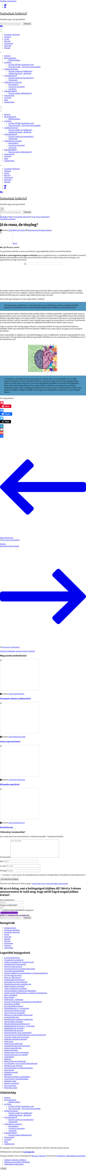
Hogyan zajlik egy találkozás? (20, 71)
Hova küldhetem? (7, 900)
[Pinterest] (43, 403)
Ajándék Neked (10, 91)
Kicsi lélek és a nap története (15, 982)
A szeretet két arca (11, 1017)
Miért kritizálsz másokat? (14, 986)
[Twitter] (43, 418)
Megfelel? (8, 1074)
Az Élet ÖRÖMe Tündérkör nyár (21, 65)
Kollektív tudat (10, 1081)
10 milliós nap (6, 827)
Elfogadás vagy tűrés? (10, 784)
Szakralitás (8, 948)
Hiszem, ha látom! (11, 1083)
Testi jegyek (9, 1070)
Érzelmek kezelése (12, 930)
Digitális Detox (10, 928)
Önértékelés (9, 1057)
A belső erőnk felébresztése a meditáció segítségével (25, 993)
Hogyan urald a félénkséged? (20, 93)
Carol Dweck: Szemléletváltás (16, 1079)
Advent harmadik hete (13, 1044)
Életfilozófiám (14, 60)
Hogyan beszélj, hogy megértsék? (18, 1033)
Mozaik (7, 48)
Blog (6, 100)
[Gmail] (43, 432)
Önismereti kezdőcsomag (14, 1011)
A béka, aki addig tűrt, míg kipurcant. (19, 962)
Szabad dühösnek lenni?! (14, 980)
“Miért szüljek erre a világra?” (16, 989)
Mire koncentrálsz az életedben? (17, 1077)
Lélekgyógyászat (11, 69)
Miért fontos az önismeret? (15, 1061)
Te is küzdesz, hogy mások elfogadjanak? (21, 1063)
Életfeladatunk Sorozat (13, 1030)
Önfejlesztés (9, 102)
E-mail (3, 866)
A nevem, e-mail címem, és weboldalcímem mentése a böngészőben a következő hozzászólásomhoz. (43, 875)
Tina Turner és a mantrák (14, 1013)
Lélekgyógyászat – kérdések (19, 73)
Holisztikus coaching (13, 82)
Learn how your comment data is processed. (50, 883)
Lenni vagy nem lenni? (10, 741)
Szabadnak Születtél (13, 13)
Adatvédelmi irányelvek (75, 1156)
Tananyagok (9, 95)
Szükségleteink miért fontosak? (17, 1046)
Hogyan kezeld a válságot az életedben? (20, 991)
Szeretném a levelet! (9, 913)
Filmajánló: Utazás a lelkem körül (15, 698)
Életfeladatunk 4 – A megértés (16, 1008)
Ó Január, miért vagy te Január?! (16, 1037)
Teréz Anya (8, 1041)
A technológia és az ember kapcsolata (19, 969)
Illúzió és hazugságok (13, 966)
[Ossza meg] (43, 436)
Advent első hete (11, 1050)
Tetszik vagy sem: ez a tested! (16, 1055)
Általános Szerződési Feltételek (17, 1162)
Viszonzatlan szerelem (13, 1022)
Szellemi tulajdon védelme (15, 1160)
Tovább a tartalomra (8, 1)
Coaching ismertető (16, 87)
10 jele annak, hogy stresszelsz (16, 1052)
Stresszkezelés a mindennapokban (18, 1068)
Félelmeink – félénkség (13, 1000)
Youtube (7, 98)
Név (2, 861)
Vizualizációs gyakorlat (13, 960)
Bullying (7, 1059)
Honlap (3, 871)
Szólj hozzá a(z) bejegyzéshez (40, 230)
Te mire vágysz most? (13, 975)
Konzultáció (13, 84)
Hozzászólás (5, 857)
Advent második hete (13, 1048)
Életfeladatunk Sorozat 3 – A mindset (19, 1026)
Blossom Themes (39, 1156)
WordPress (60, 1156)
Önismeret (8, 43)
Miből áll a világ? (11, 1088)
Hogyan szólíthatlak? (8, 905)
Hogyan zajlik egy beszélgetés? (21, 78)
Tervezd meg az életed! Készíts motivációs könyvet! (25, 1035)
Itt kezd (7, 56)
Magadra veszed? (11, 1072)
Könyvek (7, 46)
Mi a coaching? (10, 1085)
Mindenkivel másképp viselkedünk (18, 1019)
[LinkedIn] (43, 426)
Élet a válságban (10, 995)
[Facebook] (43, 410)
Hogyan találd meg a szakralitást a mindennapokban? (26, 973)
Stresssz (7, 37)
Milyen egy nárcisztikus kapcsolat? (18, 1015)
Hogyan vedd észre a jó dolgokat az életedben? (23, 1002)
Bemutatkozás (10, 58)
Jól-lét (6, 39)
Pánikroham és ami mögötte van (17, 984)
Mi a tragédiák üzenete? (13, 1006)
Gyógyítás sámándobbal (14, 971)
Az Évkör (7, 62)
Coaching (12, 89)
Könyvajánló (9, 997)
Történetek (12, 80)
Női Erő (7, 41)
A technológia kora (12, 958)
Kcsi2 (15, 243)
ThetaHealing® (10, 76)
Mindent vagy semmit (13, 1066)
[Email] (43, 429)
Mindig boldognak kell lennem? (17, 1024)
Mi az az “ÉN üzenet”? (13, 977)
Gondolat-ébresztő (12, 35)
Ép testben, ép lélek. (12, 1004)
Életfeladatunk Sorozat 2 (14, 1028)
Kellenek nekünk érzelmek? (15, 1039)
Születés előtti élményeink (15, 964)
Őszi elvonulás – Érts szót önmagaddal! (24, 67)
